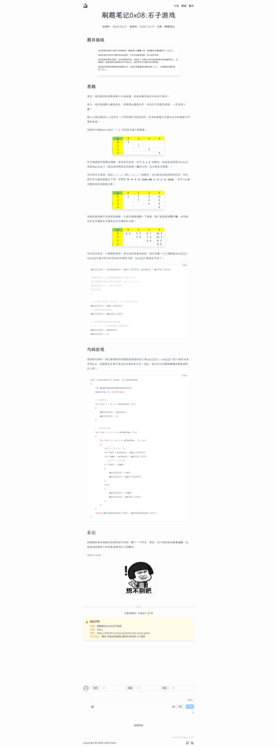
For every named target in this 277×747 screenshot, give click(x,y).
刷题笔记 (169, 26)
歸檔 (183, 5)
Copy (185, 265)
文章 (176, 5)
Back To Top (182, 608)
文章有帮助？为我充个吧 (138, 613)
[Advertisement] (138, 663)
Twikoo (185, 737)
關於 (191, 5)
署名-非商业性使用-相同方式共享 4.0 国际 (123, 636)
